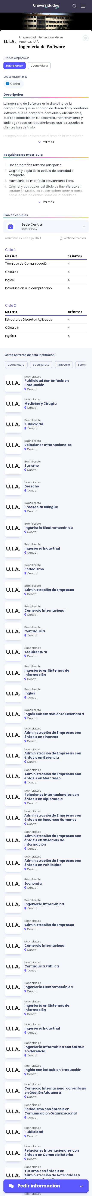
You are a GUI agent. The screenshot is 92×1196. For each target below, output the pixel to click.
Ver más (48, 142)
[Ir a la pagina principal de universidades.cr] (46, 6)
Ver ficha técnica (75, 238)
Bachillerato (14, 66)
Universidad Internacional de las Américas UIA (41, 39)
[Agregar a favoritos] (86, 38)
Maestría (64, 365)
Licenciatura (39, 66)
